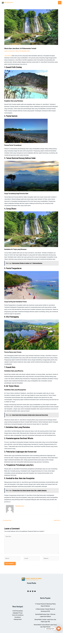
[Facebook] (28, 591)
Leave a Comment (9, 51)
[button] (58, 629)
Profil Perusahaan (18, 611)
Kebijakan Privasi (18, 613)
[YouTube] (35, 591)
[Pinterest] (32, 591)
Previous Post (6, 520)
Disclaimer (18, 617)
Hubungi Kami (18, 619)
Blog (17, 51)
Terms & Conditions (17, 615)
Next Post (57, 520)
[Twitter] (30, 591)
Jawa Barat (7, 55)
